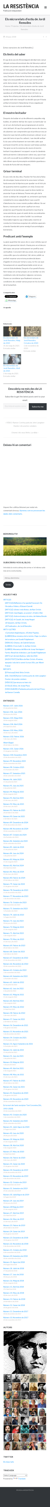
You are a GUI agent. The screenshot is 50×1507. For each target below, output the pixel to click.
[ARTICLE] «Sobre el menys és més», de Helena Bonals (26, 616)
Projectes (15, 26)
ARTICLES (7, 600)
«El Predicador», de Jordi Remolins (18, 626)
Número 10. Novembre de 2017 (15, 1317)
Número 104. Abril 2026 (12, 724)
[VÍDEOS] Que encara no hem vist (18, 682)
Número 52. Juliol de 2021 (13, 1050)
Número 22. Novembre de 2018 (15, 1244)
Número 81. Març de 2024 (13, 872)
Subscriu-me (37, 406)
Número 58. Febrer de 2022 (14, 1013)
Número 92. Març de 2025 (13, 804)
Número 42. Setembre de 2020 (15, 1121)
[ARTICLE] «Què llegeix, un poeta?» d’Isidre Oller (24, 613)
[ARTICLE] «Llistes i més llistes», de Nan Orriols (23, 610)
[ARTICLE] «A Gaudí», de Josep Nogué (20, 619)
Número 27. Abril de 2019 (13, 1213)
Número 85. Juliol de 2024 (13, 847)
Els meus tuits (8, 1462)
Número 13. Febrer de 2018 (14, 1299)
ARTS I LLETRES (9, 629)
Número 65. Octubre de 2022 (15, 970)
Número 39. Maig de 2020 (13, 1139)
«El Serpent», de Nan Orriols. (16, 623)
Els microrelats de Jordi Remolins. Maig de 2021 (11, 340)
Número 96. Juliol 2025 (12, 779)
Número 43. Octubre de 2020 (15, 1115)
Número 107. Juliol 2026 (13, 706)
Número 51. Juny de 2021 (13, 1056)
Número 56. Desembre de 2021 (15, 1025)
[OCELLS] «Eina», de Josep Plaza (17, 686)
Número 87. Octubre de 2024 (15, 835)
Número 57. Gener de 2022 (14, 1019)
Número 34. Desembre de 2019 (15, 1170)
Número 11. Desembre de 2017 (15, 1311)
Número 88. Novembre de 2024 (15, 829)
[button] (25, 1352)
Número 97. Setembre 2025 (14, 773)
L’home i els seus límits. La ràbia (24, 432)
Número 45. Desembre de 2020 (15, 1093)
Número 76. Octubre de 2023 (15, 902)
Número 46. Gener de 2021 (14, 1087)
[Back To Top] (43, 1501)
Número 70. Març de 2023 (13, 939)
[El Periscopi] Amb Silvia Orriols (17, 672)
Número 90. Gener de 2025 (14, 816)
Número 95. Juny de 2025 (13, 786)
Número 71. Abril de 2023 (13, 933)
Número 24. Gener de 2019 (14, 1231)
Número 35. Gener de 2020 (14, 1164)
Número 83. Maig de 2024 (13, 859)
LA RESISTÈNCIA (28, 1490)
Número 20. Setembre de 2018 (15, 1256)
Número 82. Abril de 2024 (13, 865)
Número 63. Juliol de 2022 (13, 982)
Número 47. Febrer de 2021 (14, 1081)
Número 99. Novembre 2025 (14, 761)
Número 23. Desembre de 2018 (15, 1238)
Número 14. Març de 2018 (13, 1293)
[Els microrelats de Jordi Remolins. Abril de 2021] (12, 359)
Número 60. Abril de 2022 (13, 1001)
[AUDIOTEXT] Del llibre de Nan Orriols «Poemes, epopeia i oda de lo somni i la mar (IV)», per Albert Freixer (24, 662)
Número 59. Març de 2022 (13, 1007)
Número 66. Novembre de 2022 (15, 964)
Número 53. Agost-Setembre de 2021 (18, 1044)
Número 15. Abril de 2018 (13, 1287)
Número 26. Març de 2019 (13, 1219)
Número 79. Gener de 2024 (14, 884)
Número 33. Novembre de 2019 (15, 1176)
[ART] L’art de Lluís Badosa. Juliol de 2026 (21, 656)
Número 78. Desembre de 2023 (15, 890)
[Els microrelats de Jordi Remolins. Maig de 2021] (12, 331)
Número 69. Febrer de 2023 (14, 945)
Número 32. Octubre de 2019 (15, 1182)
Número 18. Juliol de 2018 (13, 1268)
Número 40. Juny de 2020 (13, 1133)
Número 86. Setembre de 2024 (15, 841)
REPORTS (7, 669)
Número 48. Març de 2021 (13, 1075)
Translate (21, 1479)
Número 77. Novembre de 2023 (15, 896)
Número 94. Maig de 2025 (13, 792)
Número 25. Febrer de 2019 (14, 1225)
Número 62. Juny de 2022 (13, 988)
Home (7, 26)
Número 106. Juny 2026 (12, 712)
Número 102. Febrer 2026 (13, 736)
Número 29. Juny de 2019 (13, 1201)
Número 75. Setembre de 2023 (15, 908)
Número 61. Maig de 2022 (13, 995)
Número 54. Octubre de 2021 (15, 1038)
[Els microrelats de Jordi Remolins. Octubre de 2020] (32, 331)
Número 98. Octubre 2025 (13, 767)
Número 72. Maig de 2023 (13, 927)
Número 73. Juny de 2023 (13, 921)
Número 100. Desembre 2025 (15, 755)
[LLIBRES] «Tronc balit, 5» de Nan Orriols (20, 646)
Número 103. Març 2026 (13, 730)
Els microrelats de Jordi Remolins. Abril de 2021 (11, 368)
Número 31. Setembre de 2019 (15, 1188)
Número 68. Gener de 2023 (14, 952)
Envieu (8, 585)
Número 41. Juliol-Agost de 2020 (16, 1127)
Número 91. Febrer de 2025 (14, 810)
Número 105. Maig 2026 (13, 718)
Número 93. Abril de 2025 (13, 798)
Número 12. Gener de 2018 (14, 1305)
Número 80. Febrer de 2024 (14, 878)
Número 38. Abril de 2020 (13, 1145)
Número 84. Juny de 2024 (13, 853)
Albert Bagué (8, 743)
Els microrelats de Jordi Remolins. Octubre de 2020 (31, 340)
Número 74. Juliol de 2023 (13, 915)
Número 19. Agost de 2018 (14, 1262)
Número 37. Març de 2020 (13, 1152)
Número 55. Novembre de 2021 (15, 1031)
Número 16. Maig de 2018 (13, 1281)
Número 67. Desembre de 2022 (15, 958)
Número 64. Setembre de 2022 (15, 976)
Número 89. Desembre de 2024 (15, 822)
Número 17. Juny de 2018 (13, 1274)
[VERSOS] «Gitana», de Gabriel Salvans (20, 643)
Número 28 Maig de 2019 (13, 1207)
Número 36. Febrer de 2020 (14, 1158)
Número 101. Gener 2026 (13, 749)
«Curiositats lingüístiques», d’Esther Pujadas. (22, 633)
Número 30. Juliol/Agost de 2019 (16, 1195)
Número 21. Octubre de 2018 (15, 1250)
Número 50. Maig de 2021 (13, 1062)
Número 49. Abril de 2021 (13, 1068)
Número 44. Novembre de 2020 (15, 1099)
